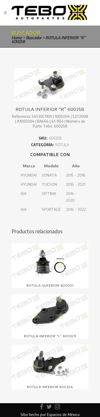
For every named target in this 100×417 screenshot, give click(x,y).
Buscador (33, 37)
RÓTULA (62, 145)
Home (17, 37)
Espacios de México (63, 414)
